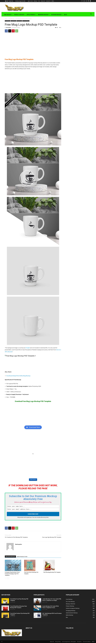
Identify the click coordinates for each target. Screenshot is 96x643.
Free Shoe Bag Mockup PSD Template (52, 572)
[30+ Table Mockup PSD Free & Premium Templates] (37, 615)
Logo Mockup (13, 20)
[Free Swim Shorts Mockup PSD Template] (33, 565)
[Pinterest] (13, 30)
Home (6, 18)
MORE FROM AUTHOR (22, 556)
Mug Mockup (19, 20)
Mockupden (8, 27)
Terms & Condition (87, 641)
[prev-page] (6, 578)
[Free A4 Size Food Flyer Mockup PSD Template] (5, 600)
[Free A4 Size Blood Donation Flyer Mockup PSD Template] (5, 608)
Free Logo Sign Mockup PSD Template (51, 537)
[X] (86, 1)
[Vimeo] (88, 1)
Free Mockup (11, 18)
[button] (91, 14)
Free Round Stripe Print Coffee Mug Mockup (18, 375)
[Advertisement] (57, 7)
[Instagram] (84, 1)
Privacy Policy (58, 641)
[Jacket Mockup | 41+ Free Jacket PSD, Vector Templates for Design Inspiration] (37, 600)
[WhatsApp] (16, 30)
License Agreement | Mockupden (69, 641)
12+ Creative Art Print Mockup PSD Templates (16, 537)
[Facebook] (82, 1)
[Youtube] (90, 1)
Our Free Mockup (26, 20)
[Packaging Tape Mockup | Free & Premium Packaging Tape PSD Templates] (14, 565)
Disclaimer (79, 641)
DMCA (93, 641)
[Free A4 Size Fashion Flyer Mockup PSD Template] (5, 615)
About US (52, 641)
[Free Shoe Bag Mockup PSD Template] (52, 565)
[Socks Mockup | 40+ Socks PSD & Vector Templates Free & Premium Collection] (37, 608)
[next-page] (8, 578)
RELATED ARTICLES (10, 556)
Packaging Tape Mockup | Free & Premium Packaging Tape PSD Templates (12, 574)
